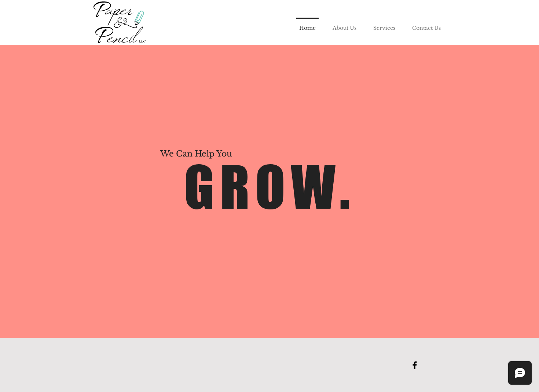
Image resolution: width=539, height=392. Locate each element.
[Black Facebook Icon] (415, 365)
